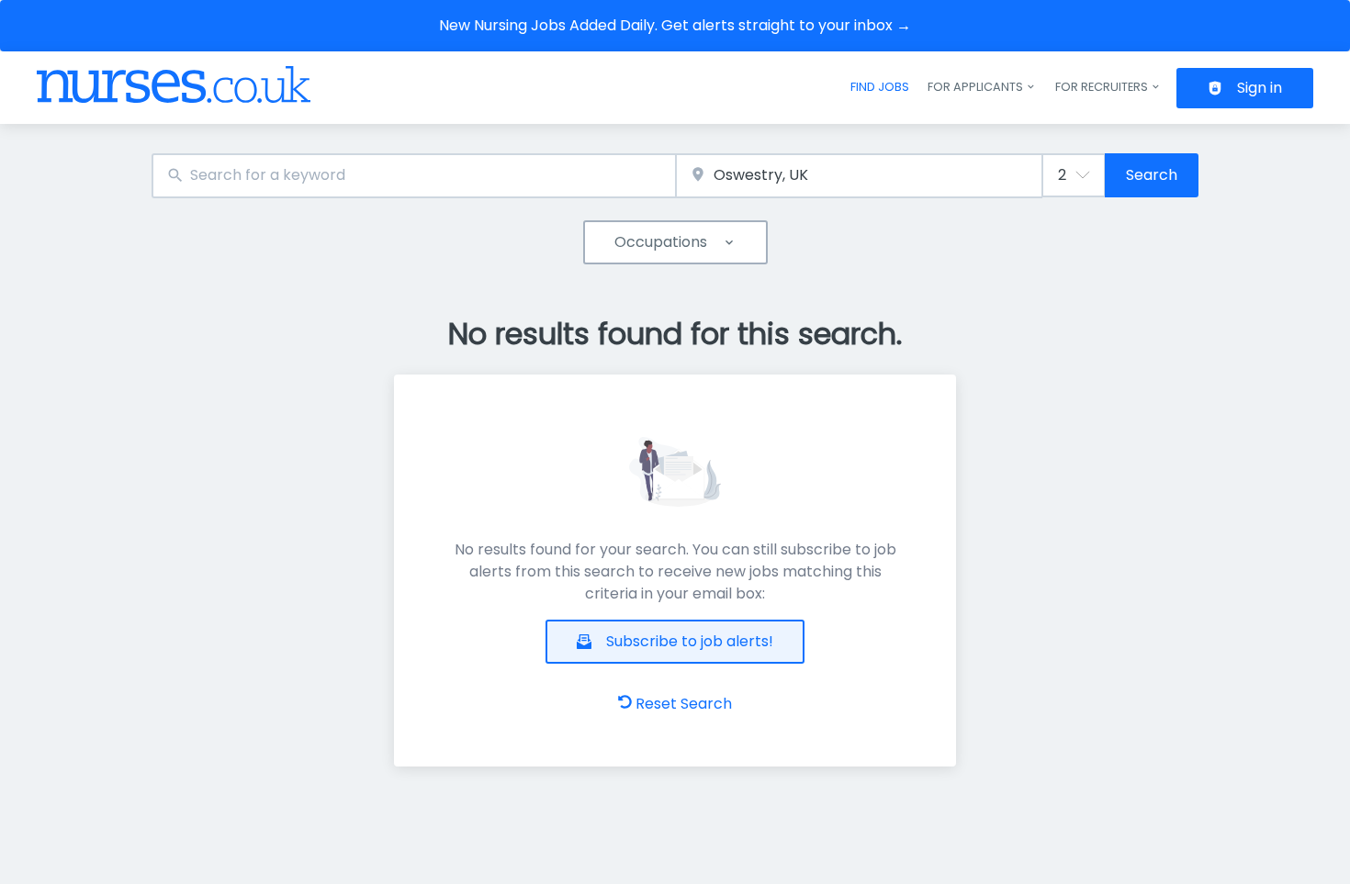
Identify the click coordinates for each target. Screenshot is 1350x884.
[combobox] (414, 175)
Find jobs (879, 87)
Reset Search (684, 703)
